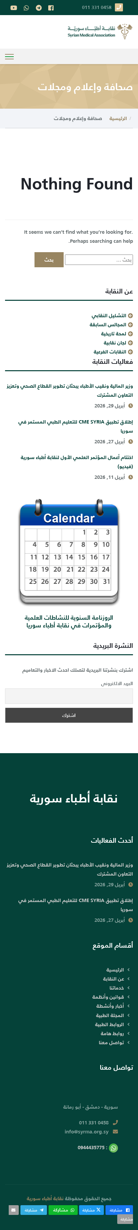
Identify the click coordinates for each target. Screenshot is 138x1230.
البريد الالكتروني (117, 683)
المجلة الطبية (110, 1015)
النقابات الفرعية (110, 351)
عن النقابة (113, 978)
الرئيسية (118, 118)
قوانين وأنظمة (108, 997)
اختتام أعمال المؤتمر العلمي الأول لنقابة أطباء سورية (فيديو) (77, 461)
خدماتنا (117, 988)
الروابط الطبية (109, 1024)
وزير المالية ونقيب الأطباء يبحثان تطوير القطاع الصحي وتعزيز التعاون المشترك (70, 390)
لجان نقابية (115, 342)
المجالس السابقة (108, 324)
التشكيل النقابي (109, 315)
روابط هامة (112, 1033)
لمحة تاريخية (113, 333)
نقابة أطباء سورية (45, 1198)
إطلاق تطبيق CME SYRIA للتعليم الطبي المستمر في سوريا (75, 426)
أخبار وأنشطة (110, 1006)
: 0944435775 (93, 1147)
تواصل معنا (111, 1042)
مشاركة (116, 1210)
